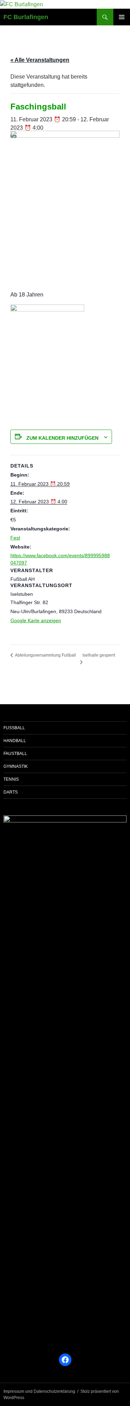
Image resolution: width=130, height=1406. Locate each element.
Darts (10, 792)
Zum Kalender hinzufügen (62, 438)
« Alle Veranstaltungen (39, 60)
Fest (15, 538)
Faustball (15, 753)
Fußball (14, 727)
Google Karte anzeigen (35, 620)
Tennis (11, 779)
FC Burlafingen (25, 17)
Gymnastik (15, 766)
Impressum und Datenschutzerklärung (39, 1391)
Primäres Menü (121, 17)
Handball (14, 740)
